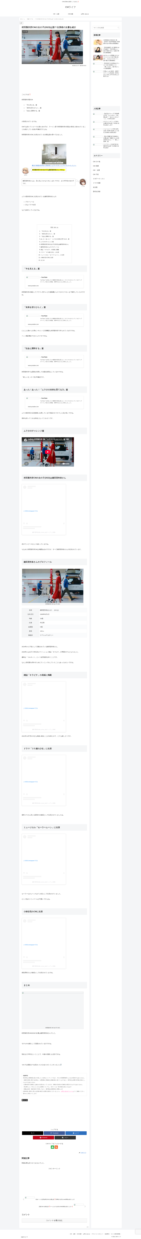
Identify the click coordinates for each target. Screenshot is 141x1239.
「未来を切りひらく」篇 (48, 233)
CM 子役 (25, 1100)
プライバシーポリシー (97, 1234)
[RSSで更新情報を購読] (56, 1147)
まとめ (43, 260)
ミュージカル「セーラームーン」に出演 (52, 255)
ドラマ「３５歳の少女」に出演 (50, 252)
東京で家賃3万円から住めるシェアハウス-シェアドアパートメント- (54, 165)
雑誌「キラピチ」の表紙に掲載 (50, 249)
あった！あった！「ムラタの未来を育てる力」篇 (55, 239)
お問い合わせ (86, 1234)
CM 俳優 (79, 1234)
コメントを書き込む (54, 1220)
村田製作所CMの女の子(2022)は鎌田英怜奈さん (55, 244)
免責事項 (107, 1234)
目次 (52, 227)
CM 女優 (72, 1234)
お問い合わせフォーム (67, 1091)
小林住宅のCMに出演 (47, 257)
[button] (65, 1137)
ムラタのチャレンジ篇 (47, 241)
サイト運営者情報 (115, 1234)
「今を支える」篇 (46, 231)
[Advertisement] (54, 79)
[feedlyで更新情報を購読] (52, 1147)
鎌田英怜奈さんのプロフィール (50, 247)
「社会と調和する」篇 (47, 236)
